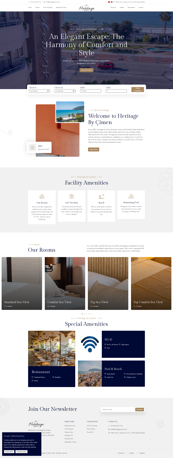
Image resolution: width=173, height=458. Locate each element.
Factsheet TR (69, 435)
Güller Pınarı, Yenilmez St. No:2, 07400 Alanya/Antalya (130, 2)
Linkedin (131, 453)
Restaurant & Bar (61, 7)
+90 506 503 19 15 (35, 2)
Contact (140, 7)
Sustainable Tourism (70, 442)
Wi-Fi (108, 339)
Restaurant (41, 372)
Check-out (59, 88)
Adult (82, 88)
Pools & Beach (47, 7)
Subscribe (140, 409)
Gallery (122, 7)
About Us (113, 7)
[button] (7, 47)
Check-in (32, 88)
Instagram (142, 453)
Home (30, 7)
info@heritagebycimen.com (53, 2)
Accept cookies (9, 451)
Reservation (131, 7)
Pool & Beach (113, 369)
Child (108, 88)
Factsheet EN (69, 438)
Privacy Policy (69, 432)
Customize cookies (21, 451)
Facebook (121, 453)
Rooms (37, 7)
